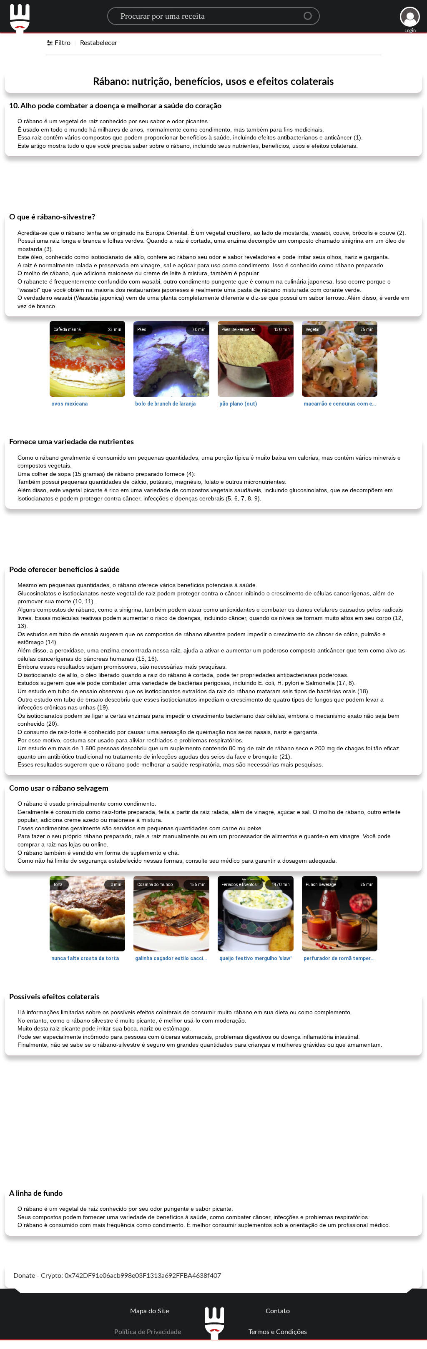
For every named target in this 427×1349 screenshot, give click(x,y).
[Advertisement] (213, 183)
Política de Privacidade (147, 1332)
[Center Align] (310, 12)
